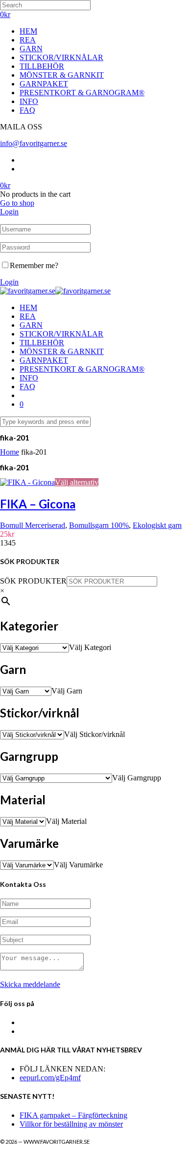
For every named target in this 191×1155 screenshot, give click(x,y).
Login (9, 212)
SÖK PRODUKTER (33, 581)
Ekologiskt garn (157, 525)
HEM (28, 31)
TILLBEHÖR (42, 66)
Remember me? (34, 265)
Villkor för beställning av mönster (71, 1124)
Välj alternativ (76, 482)
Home (9, 452)
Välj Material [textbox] (66, 821)
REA (28, 40)
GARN (31, 48)
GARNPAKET (44, 84)
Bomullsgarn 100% (99, 525)
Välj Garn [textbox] (66, 691)
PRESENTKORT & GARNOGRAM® (82, 92)
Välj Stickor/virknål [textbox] (94, 734)
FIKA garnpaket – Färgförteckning (73, 1115)
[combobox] (90, 647)
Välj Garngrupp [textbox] (136, 778)
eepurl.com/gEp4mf (50, 1077)
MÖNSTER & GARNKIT (62, 75)
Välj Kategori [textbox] (90, 647)
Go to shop (17, 203)
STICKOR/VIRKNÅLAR (61, 57)
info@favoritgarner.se (33, 143)
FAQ (27, 110)
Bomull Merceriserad (32, 525)
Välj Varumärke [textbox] (78, 865)
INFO (29, 101)
